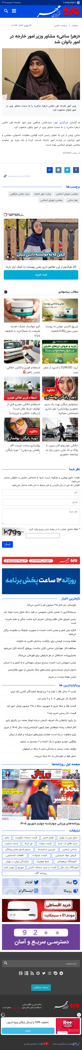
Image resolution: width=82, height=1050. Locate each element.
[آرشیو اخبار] (26, 973)
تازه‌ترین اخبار (70, 598)
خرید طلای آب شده (67, 844)
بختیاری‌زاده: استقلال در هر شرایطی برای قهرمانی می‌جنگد (47, 655)
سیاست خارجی (60, 25)
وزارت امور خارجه (42, 194)
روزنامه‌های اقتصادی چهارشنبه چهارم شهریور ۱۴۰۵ (49, 823)
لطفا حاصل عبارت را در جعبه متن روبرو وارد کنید (54, 529)
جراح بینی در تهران (68, 838)
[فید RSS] (32, 973)
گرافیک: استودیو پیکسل (34, 1044)
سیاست (74, 25)
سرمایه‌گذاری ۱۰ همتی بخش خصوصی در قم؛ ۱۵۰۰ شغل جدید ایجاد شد (40, 612)
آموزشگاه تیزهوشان (66, 862)
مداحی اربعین (69, 849)
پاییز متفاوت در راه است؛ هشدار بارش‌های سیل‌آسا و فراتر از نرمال (42, 735)
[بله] (55, 973)
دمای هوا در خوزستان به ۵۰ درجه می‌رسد (55, 756)
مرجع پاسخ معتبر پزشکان (17, 849)
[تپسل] (5, 215)
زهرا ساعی (72, 200)
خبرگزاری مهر (61, 123)
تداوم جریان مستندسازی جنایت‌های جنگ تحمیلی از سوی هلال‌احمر (42, 670)
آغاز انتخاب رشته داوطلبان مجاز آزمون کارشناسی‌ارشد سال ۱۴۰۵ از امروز (40, 727)
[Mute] (13, 257)
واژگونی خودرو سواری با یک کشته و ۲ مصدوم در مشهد (48, 742)
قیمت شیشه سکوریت (26, 838)
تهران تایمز (8, 867)
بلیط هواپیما (43, 862)
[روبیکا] (38, 973)
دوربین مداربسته (46, 849)
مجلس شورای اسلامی (67, 194)
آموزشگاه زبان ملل (69, 867)
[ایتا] (20, 973)
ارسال (7, 544)
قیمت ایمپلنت (39, 855)
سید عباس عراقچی (19, 194)
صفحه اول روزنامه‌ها (66, 764)
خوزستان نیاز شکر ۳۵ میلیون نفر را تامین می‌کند (51, 605)
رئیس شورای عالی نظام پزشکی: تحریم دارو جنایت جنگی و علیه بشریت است (40, 621)
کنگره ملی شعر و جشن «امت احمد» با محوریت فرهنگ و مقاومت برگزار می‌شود (40, 632)
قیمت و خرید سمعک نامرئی (42, 867)
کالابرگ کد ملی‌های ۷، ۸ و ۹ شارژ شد (56, 699)
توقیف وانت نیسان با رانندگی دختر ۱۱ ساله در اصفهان (49, 749)
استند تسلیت (11, 844)
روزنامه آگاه (41, 873)
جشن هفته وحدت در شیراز (62, 677)
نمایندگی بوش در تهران (17, 862)
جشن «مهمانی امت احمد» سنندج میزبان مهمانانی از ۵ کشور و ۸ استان (40, 663)
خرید (28, 1031)
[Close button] (79, 1015)
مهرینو (21, 867)
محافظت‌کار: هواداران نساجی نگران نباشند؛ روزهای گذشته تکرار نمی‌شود (40, 648)
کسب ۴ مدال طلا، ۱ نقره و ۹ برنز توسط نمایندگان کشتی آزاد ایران (43, 692)
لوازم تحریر (48, 838)
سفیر (7, 838)
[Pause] (7, 257)
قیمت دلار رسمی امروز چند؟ (61, 713)
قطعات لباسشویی (14, 855)
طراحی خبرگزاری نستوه (63, 1044)
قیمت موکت (45, 844)
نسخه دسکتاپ (41, 987)
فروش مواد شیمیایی (65, 855)
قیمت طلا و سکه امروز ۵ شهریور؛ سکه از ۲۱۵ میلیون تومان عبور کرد (41, 706)
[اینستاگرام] (49, 973)
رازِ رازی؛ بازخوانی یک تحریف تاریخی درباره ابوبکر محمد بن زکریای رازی (41, 720)
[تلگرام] (61, 973)
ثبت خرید (41, 274)
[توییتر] (43, 973)
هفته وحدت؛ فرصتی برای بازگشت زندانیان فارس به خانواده (46, 641)
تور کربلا (28, 844)
